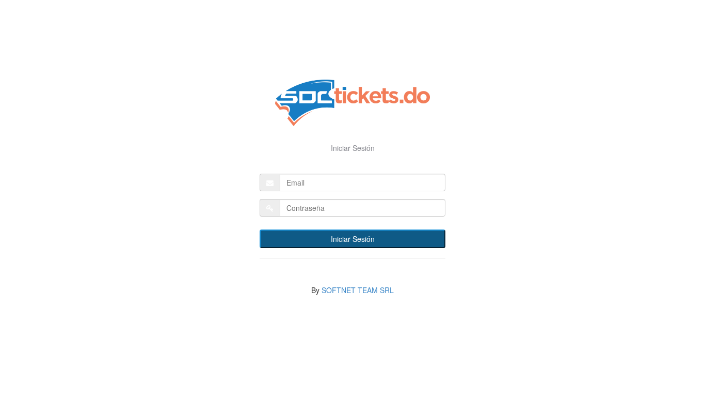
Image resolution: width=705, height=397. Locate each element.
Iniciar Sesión (353, 239)
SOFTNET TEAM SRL (358, 290)
